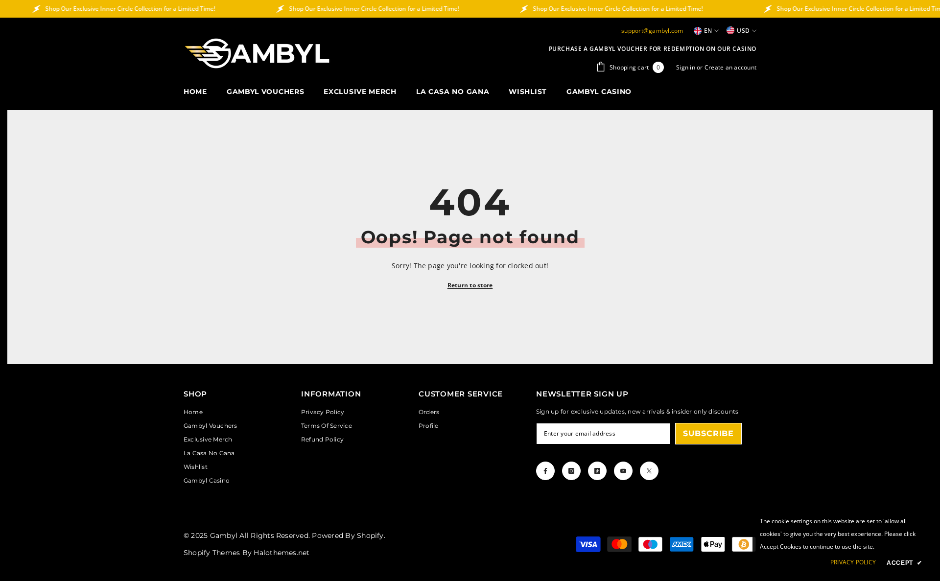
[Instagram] (571, 471)
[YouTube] (623, 471)
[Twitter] (649, 471)
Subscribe (708, 433)
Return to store (470, 285)
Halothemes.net (281, 552)
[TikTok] (597, 471)
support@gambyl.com (652, 30)
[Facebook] (545, 471)
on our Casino (731, 49)
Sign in (686, 67)
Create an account (730, 67)
